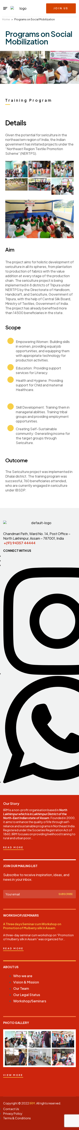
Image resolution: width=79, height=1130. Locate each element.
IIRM (32, 1103)
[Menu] (5, 8)
